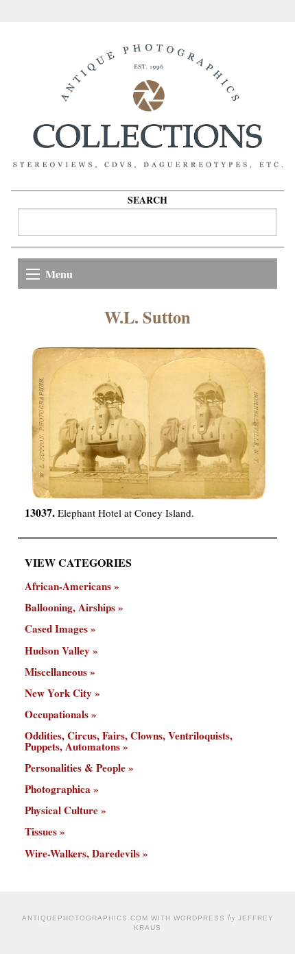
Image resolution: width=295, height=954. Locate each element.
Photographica (58, 789)
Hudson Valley (57, 651)
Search (147, 200)
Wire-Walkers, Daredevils (82, 853)
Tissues (41, 832)
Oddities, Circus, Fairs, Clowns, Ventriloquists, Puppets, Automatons (129, 741)
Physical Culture (61, 810)
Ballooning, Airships (70, 607)
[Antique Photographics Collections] (147, 106)
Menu (59, 274)
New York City (58, 693)
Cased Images (56, 629)
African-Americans (68, 586)
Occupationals (56, 714)
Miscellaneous (56, 672)
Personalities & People (75, 768)
